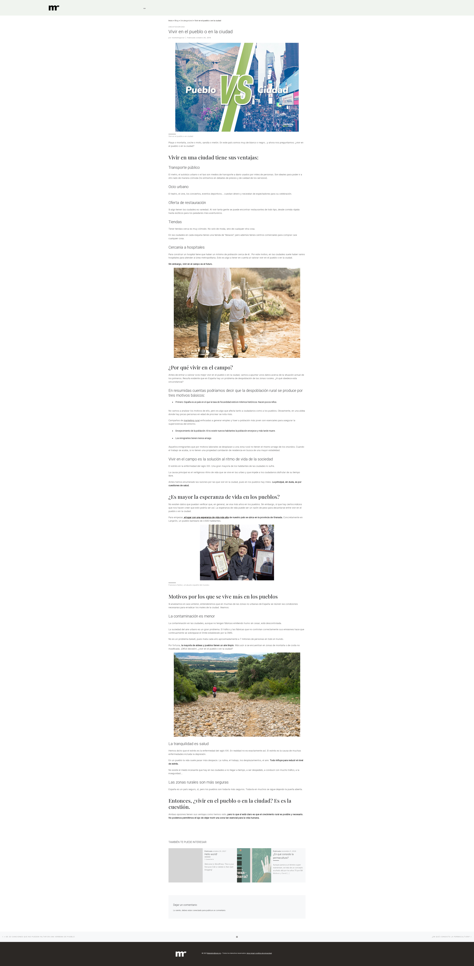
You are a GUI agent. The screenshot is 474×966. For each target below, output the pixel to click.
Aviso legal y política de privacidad (259, 953)
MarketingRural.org (214, 953)
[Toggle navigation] (144, 8)
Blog (176, 20)
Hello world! (211, 854)
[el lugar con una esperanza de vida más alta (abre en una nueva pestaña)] (183, 517)
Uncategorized (186, 20)
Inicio (170, 20)
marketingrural (178, 38)
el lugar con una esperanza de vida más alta (206, 517)
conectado (197, 910)
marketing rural (192, 420)
